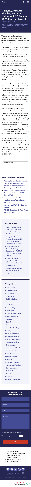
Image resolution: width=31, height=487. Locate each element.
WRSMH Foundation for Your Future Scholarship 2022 (16, 211)
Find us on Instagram (19, 469)
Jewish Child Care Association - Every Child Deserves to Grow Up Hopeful (15, 473)
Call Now (27, 483)
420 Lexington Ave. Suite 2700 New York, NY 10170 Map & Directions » (16, 455)
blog (3, 24)
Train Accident (11, 371)
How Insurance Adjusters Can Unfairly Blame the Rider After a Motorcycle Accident (14, 230)
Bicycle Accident (11, 290)
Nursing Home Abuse (13, 339)
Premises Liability (12, 351)
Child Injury (10, 311)
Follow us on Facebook (8, 469)
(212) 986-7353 (24, 2)
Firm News (9, 24)
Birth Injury (10, 293)
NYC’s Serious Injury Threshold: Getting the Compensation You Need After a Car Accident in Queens (14, 251)
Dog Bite (9, 319)
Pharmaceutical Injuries (13, 348)
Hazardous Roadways (13, 328)
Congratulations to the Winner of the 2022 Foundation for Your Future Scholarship (16, 200)
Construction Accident (13, 313)
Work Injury (10, 377)
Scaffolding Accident (12, 362)
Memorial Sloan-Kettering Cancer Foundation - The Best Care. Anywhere (10, 473)
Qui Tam (9, 359)
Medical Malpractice (12, 334)
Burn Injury (9, 302)
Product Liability (11, 356)
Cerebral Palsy (10, 308)
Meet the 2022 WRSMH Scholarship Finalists (15, 206)
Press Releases (10, 354)
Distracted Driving (12, 316)
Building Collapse (12, 299)
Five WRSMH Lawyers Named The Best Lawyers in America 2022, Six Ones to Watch (15, 193)
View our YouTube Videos (12, 469)
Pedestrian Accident (12, 342)
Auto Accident (10, 288)
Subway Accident (11, 368)
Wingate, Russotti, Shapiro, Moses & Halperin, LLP (5, 2)
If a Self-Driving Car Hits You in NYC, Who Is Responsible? (14, 270)
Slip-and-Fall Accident (13, 365)
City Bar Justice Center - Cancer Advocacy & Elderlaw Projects (22, 473)
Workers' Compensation (13, 379)
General (8, 325)
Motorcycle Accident (13, 336)
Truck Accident (11, 374)
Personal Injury (11, 345)
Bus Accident (10, 305)
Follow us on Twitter (15, 469)
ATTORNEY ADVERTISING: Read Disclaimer (15, 477)
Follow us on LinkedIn (23, 469)
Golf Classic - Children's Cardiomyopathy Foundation (18, 473)
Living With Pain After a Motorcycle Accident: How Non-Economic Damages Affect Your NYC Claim (14, 240)
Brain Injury (10, 296)
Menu (28, 2)
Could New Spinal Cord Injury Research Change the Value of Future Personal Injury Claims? (15, 262)
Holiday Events (11, 331)
